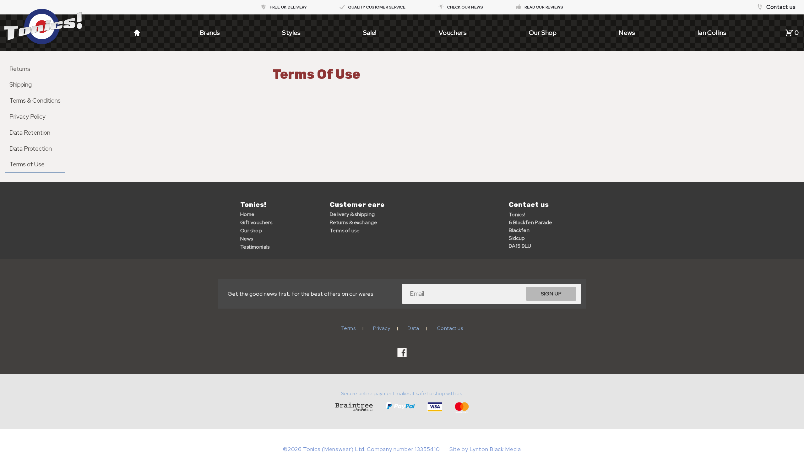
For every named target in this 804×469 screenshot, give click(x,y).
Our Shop (543, 33)
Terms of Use (27, 164)
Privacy (381, 328)
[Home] (137, 32)
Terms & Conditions (35, 100)
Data (413, 328)
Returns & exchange (353, 222)
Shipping (20, 84)
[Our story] (443, 7)
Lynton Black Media (495, 449)
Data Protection (30, 148)
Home (247, 214)
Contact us (781, 6)
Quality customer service (376, 7)
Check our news (465, 7)
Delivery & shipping (352, 214)
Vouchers (453, 33)
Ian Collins (712, 33)
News (627, 33)
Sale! (370, 33)
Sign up (551, 293)
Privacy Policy (27, 116)
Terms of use (345, 230)
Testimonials (255, 247)
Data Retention (29, 132)
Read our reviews (543, 7)
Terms (348, 328)
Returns (19, 69)
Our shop (251, 230)
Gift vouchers (256, 222)
